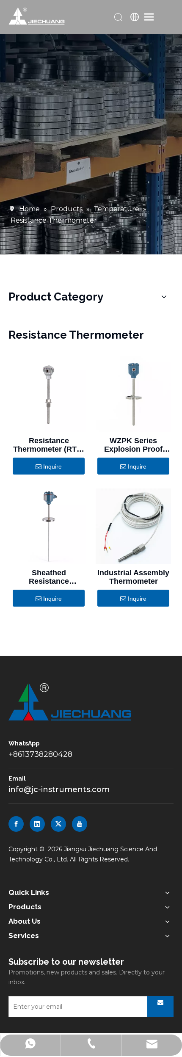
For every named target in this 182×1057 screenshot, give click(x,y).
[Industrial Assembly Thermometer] (133, 526)
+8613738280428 (40, 754)
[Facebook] (16, 824)
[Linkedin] (37, 824)
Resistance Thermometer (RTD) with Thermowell (49, 444)
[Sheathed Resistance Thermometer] (48, 526)
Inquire (52, 466)
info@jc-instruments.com (59, 789)
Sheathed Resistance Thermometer (49, 577)
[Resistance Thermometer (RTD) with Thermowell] (48, 394)
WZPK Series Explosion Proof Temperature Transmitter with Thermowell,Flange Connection (133, 444)
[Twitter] (58, 824)
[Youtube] (79, 824)
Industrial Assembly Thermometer (133, 577)
